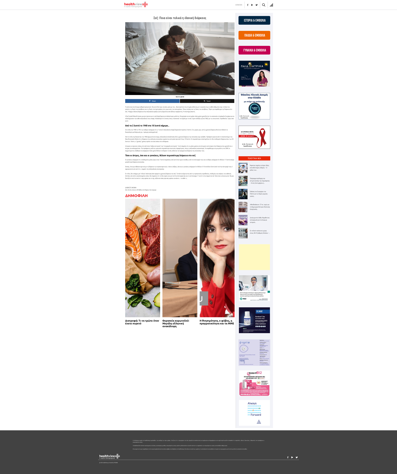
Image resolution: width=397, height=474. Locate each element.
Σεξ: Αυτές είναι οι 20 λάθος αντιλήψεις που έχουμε (140, 190)
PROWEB (116, 462)
